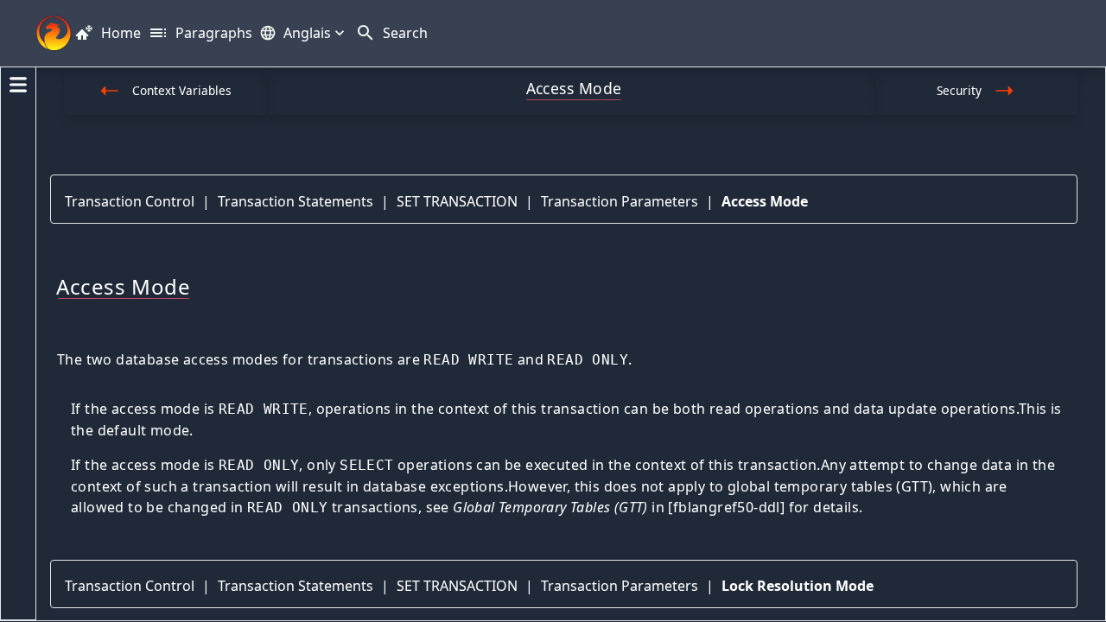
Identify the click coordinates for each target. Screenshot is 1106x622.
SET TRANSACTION (457, 201)
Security (959, 90)
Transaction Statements (295, 201)
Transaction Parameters (619, 201)
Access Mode (764, 201)
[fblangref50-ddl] (726, 507)
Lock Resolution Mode (797, 585)
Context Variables (182, 90)
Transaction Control (129, 201)
